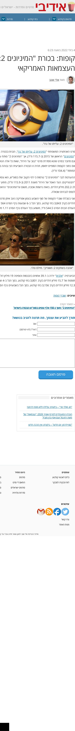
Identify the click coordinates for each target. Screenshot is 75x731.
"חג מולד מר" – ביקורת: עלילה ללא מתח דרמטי (49, 406)
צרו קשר (65, 518)
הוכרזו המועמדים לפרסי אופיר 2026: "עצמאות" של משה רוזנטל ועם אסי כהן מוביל (47, 415)
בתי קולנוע (33, 19)
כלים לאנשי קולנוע (60, 476)
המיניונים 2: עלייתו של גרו (32, 151)
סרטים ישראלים (18, 487)
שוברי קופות (59, 295)
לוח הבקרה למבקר (60, 481)
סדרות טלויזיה (18, 492)
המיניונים (69, 156)
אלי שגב (54, 80)
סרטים (22, 476)
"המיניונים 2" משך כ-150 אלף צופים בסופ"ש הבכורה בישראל (44, 308)
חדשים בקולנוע (65, 19)
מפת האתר (64, 524)
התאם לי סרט (19, 481)
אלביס (59, 275)
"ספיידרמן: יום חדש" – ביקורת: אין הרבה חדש (50, 424)
